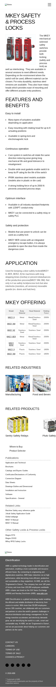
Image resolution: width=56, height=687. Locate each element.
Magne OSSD (10, 538)
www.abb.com (42, 593)
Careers (9, 646)
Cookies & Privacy (14, 657)
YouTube (18, 665)
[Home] (9, 5)
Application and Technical (15, 463)
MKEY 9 (11, 349)
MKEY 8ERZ (11, 344)
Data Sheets (10, 482)
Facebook (7, 665)
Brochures (9, 467)
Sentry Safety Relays (16, 435)
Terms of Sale (13, 653)
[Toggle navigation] (49, 4)
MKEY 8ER (11, 337)
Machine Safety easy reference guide (20, 510)
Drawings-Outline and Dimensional (18, 486)
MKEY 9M (11, 354)
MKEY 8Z (11, 330)
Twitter (23, 665)
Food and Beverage (43, 394)
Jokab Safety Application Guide (17, 514)
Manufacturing (13, 394)
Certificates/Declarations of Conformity (20, 475)
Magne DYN (10, 535)
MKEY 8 (11, 317)
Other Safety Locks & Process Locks (25, 530)
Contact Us (11, 642)
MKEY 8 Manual (11, 520)
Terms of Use (12, 650)
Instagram (28, 665)
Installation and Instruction (15, 490)
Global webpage (11, 517)
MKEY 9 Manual (11, 523)
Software (8, 494)
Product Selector (18, 451)
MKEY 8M (11, 324)
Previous (39, 368)
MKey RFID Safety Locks (15, 541)
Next (45, 368)
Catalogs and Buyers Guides (16, 471)
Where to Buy (16, 447)
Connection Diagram (13, 478)
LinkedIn (12, 665)
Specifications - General (14, 498)
